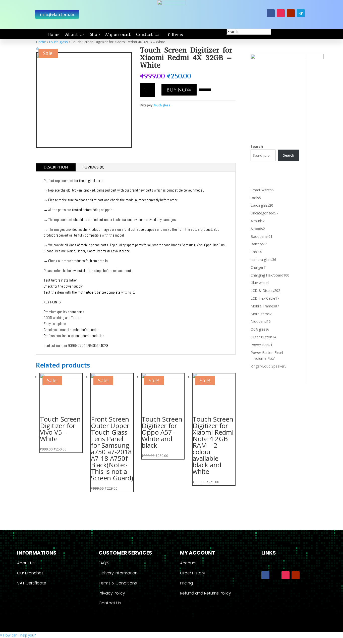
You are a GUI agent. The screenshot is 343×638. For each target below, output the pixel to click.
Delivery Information (118, 573)
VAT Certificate (31, 583)
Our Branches (30, 573)
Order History (192, 573)
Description (56, 167)
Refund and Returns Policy (205, 593)
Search (257, 146)
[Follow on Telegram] (301, 13)
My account (118, 34)
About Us (74, 34)
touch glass (58, 41)
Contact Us (147, 34)
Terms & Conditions (118, 583)
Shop (95, 34)
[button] (205, 89)
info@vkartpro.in (57, 14)
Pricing (186, 583)
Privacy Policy (112, 593)
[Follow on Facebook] (271, 13)
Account (188, 563)
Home (53, 34)
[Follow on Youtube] (291, 13)
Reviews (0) (93, 167)
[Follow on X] (275, 575)
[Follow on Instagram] (281, 13)
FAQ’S (104, 563)
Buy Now (179, 90)
